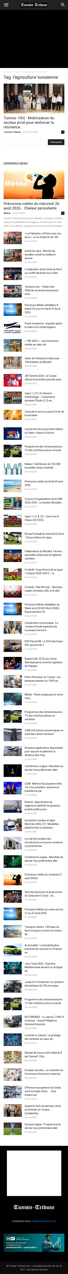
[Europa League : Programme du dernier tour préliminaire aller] (13, 1129)
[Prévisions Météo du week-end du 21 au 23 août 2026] (13, 914)
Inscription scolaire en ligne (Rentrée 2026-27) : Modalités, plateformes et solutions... (42, 824)
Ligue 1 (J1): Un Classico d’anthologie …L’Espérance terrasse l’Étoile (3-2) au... (40, 397)
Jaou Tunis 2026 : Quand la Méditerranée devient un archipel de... (43, 967)
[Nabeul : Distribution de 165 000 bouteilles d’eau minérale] (13, 468)
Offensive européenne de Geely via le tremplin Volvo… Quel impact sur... (43, 1091)
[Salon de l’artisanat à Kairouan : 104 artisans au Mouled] (13, 363)
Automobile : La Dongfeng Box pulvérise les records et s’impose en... (43, 949)
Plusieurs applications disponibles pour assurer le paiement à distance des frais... (44, 751)
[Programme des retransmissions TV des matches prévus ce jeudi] (13, 1004)
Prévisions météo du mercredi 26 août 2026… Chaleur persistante (31, 205)
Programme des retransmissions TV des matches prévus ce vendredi (43, 716)
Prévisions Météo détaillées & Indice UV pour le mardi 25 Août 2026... (42, 309)
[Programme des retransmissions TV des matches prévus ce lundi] (13, 451)
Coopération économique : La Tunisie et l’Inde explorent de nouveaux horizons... (41, 626)
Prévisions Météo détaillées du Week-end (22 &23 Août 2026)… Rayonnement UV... (43, 608)
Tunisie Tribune (12, 132)
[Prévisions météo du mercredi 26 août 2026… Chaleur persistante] (34, 184)
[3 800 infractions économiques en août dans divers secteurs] (13, 735)
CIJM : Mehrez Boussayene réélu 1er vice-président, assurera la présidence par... (43, 787)
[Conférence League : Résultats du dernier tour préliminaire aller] (13, 770)
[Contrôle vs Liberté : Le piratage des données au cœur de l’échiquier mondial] (13, 1039)
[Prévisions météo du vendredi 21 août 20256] (13, 879)
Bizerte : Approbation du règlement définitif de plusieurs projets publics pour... (42, 806)
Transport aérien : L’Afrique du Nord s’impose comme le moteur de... (43, 930)
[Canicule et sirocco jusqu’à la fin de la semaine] (13, 415)
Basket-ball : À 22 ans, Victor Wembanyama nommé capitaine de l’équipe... (43, 662)
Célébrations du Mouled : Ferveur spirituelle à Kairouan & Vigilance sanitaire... (43, 555)
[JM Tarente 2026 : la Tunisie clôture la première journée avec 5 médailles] (13, 380)
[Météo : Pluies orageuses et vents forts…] (13, 699)
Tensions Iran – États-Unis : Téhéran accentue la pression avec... (41, 290)
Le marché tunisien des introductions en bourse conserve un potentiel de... (44, 842)
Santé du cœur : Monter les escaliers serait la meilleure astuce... (40, 254)
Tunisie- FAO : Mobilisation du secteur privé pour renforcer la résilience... (29, 122)
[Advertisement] (34, 1173)
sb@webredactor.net (44, 1221)
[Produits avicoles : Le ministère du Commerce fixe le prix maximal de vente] (13, 1074)
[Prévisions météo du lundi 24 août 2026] (13, 486)
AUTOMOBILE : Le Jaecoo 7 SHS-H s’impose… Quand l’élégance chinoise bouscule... (44, 1020)
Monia (7, 213)
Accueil (7, 71)
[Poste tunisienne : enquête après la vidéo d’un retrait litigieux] (13, 328)
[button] (6, 5)
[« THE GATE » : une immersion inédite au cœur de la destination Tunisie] (13, 345)
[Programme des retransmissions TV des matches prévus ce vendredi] (13, 716)
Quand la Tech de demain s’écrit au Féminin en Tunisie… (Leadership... (43, 1110)
